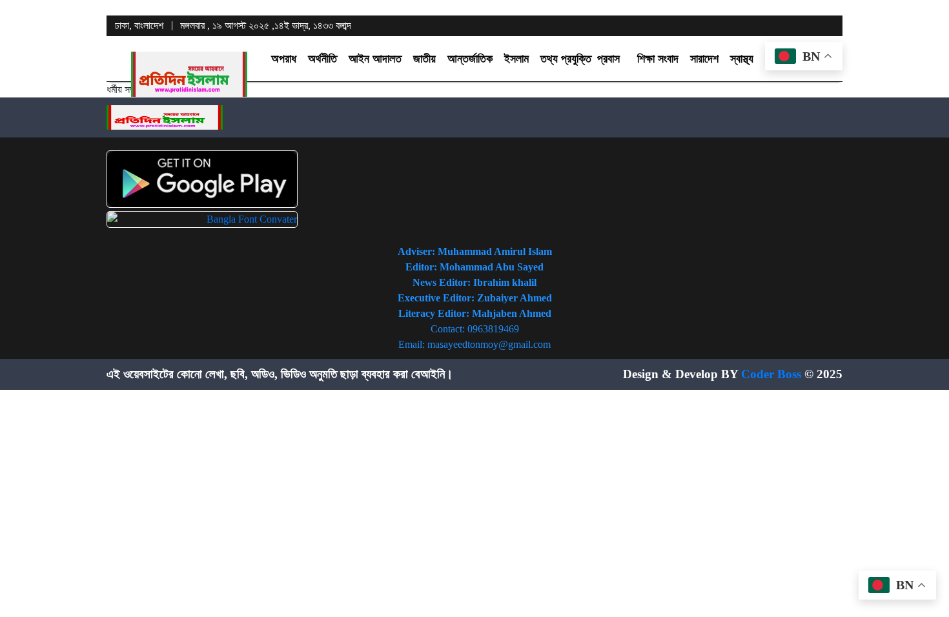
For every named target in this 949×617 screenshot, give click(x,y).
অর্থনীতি (322, 58)
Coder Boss (771, 374)
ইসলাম (516, 58)
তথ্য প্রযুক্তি (565, 58)
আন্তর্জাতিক (470, 58)
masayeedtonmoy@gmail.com (489, 344)
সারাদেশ (704, 58)
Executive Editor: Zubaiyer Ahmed (475, 297)
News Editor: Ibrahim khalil (474, 282)
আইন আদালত (375, 58)
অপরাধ (283, 58)
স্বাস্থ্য (741, 58)
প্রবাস (608, 58)
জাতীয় (424, 58)
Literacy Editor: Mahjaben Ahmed (474, 313)
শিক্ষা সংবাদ (658, 58)
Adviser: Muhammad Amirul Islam (475, 251)
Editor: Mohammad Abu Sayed (474, 266)
